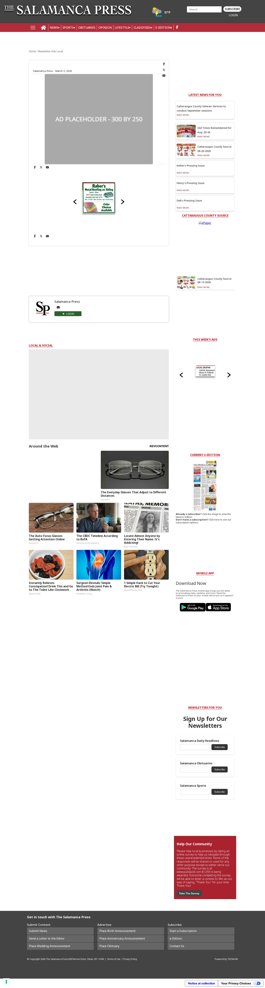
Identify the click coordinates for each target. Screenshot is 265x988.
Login (233, 15)
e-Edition (176, 938)
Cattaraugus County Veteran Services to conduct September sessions (201, 108)
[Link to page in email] (164, 75)
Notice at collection (201, 983)
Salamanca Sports (193, 785)
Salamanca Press (43, 71)
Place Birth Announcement (117, 931)
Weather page (161, 13)
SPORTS (68, 28)
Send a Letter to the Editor (47, 938)
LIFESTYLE (122, 28)
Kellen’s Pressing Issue (191, 165)
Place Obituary (109, 946)
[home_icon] (43, 27)
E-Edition (163, 28)
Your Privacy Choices (236, 983)
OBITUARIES (86, 28)
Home (33, 51)
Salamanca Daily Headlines (199, 741)
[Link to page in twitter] (164, 70)
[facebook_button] (177, 28)
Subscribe (232, 9)
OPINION (105, 28)
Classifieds (142, 28)
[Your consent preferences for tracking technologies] (6, 981)
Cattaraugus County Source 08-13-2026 (214, 280)
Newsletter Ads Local (50, 51)
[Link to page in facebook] (164, 64)
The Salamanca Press (57, 959)
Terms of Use (113, 959)
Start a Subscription (183, 931)
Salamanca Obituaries (196, 763)
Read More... (184, 115)
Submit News (38, 931)
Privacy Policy (130, 959)
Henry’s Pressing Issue (190, 183)
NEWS (54, 28)
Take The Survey (189, 893)
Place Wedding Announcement (49, 946)
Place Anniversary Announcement (122, 938)
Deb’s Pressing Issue (189, 200)
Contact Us (177, 946)
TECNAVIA (233, 959)
